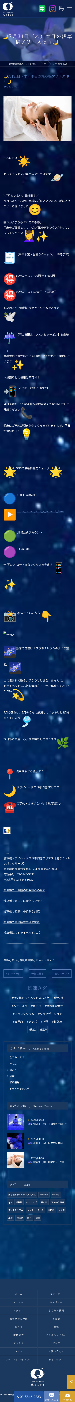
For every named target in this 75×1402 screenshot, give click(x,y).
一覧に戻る (37, 973)
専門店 (51, 1210)
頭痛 (22, 960)
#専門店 (18, 1021)
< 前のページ (13, 973)
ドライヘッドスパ (45, 960)
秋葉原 (20, 1217)
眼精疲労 (29, 960)
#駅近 (43, 1029)
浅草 (29, 1217)
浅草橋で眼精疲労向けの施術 (21, 922)
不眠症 (6, 960)
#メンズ (32, 1021)
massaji (55, 1194)
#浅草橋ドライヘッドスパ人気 (31, 998)
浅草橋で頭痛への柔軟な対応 (21, 911)
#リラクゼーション (50, 1014)
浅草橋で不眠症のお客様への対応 (24, 890)
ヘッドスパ (31, 1202)
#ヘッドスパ (19, 1006)
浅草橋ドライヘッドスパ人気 (22, 1194)
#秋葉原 (57, 1021)
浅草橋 (19, 1202)
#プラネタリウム (23, 1014)
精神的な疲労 (57, 1202)
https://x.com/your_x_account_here (40, 511)
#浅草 (32, 1029)
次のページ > (62, 973)
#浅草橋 (58, 998)
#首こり (36, 1006)
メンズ (62, 1210)
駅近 (38, 1217)
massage (44, 1194)
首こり (44, 1202)
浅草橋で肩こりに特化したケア (23, 901)
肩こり (15, 960)
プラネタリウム (15, 1210)
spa (10, 1202)
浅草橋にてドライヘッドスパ (21, 932)
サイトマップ (56, 1359)
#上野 (44, 1021)
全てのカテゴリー (19, 1057)
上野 (10, 1217)
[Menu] (70, 8)
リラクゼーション (35, 1210)
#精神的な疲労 (54, 1006)
